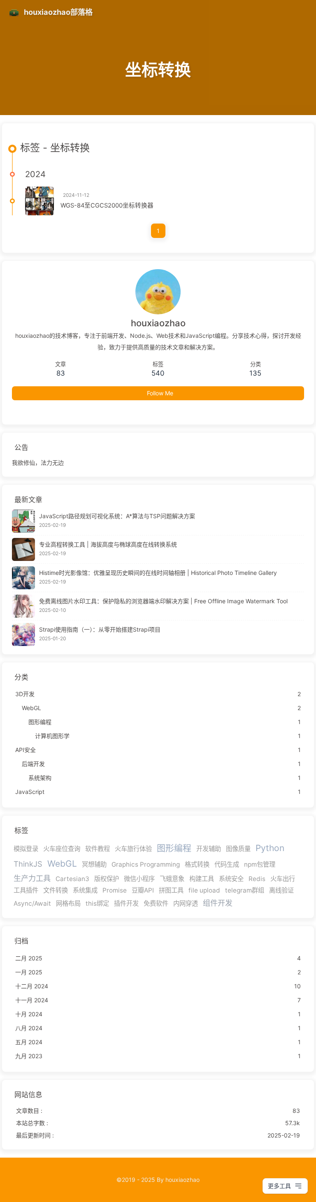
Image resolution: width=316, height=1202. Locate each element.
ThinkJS (28, 863)
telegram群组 (244, 890)
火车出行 (282, 879)
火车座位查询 (61, 849)
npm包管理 (259, 864)
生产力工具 (32, 878)
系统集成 (85, 890)
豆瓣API (143, 890)
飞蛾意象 (172, 879)
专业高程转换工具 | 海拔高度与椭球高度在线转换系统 (108, 544)
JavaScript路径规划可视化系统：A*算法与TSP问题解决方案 (117, 515)
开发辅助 (208, 849)
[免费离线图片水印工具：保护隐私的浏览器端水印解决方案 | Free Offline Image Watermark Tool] (23, 606)
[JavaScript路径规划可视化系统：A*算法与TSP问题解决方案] (23, 521)
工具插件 (26, 890)
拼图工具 (171, 890)
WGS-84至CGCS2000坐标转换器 (106, 205)
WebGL (62, 863)
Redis (257, 879)
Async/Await (32, 903)
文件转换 (55, 890)
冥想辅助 (94, 864)
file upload (204, 890)
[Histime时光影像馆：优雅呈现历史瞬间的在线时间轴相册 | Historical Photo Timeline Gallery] (23, 577)
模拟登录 (26, 849)
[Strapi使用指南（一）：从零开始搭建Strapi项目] (23, 634)
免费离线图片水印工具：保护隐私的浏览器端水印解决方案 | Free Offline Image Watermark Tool (163, 601)
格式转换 (197, 864)
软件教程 (97, 849)
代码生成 (226, 864)
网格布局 (68, 903)
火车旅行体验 (133, 849)
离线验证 (281, 890)
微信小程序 (139, 879)
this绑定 (97, 903)
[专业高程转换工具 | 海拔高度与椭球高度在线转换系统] (23, 549)
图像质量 (238, 849)
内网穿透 (185, 903)
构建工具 (201, 879)
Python (270, 848)
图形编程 (174, 848)
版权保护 (106, 879)
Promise (114, 890)
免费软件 (156, 903)
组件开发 (217, 902)
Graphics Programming (146, 864)
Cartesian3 (72, 879)
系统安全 (231, 879)
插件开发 (126, 903)
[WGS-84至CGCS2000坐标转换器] (39, 201)
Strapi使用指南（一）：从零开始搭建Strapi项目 (99, 629)
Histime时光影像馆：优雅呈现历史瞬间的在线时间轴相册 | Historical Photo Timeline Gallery (158, 572)
